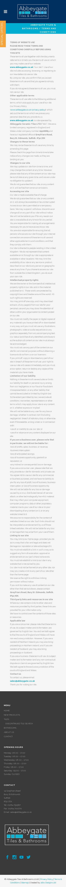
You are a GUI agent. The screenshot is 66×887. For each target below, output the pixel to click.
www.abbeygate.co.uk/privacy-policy (28, 110)
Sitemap (25, 882)
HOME (7, 710)
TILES (6, 719)
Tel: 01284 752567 (12, 805)
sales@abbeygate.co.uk (21, 812)
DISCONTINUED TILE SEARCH (19, 723)
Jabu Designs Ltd (48, 882)
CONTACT (8, 736)
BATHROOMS (10, 728)
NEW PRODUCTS (12, 715)
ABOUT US (9, 732)
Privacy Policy (46, 879)
